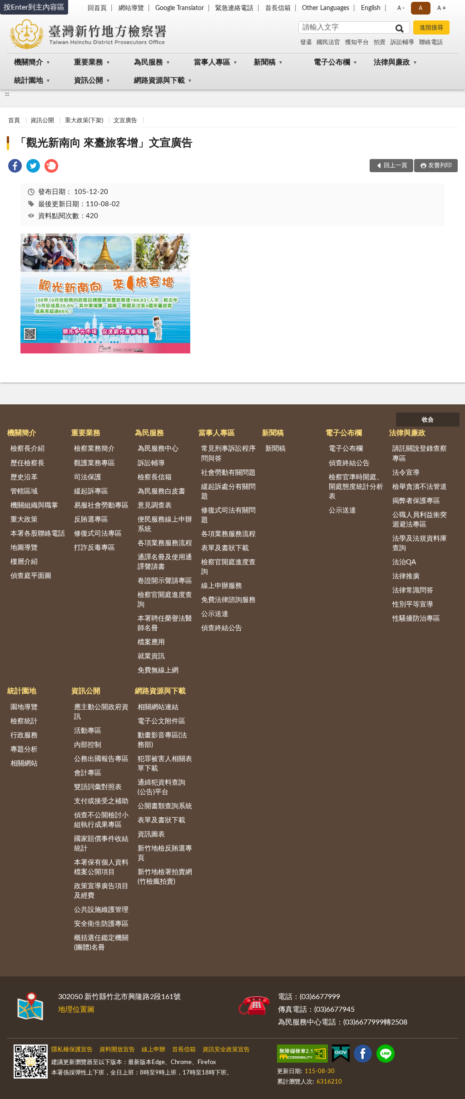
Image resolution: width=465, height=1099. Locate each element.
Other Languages (325, 8)
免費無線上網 (158, 670)
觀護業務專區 (94, 463)
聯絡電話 (431, 42)
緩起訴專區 (91, 491)
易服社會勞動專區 (101, 505)
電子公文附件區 (161, 721)
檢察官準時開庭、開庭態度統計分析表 (356, 487)
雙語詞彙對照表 (98, 787)
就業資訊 (151, 656)
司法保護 (87, 477)
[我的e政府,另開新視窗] (340, 1055)
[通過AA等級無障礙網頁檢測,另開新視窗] (302, 1055)
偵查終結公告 (221, 628)
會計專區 (87, 773)
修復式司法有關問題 (228, 515)
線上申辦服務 (221, 585)
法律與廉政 (392, 62)
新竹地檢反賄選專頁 (165, 853)
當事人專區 (212, 62)
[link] (15, 167)
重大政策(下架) (84, 121)
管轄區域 (24, 491)
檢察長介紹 (27, 448)
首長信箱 (278, 8)
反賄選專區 (91, 519)
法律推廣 (406, 576)
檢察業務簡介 (94, 448)
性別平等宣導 (412, 604)
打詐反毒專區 (94, 547)
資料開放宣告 (117, 1050)
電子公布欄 (332, 62)
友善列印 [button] (440, 166)
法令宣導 (406, 472)
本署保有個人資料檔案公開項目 (101, 867)
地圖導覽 (24, 547)
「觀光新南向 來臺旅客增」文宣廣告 (104, 143)
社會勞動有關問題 (228, 472)
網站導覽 (131, 8)
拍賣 (380, 42)
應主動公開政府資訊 (101, 712)
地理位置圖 (76, 1009)
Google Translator (179, 8)
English (371, 8)
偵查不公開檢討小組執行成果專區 (101, 820)
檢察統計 (24, 721)
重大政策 (24, 519)
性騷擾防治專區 (416, 618)
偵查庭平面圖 (30, 575)
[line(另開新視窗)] (385, 1055)
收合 (428, 420)
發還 (306, 42)
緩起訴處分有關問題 (228, 491)
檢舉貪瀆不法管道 (419, 486)
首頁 (14, 121)
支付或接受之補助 (101, 801)
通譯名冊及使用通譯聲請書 (165, 562)
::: (7, 94)
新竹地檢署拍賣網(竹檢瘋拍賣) (165, 877)
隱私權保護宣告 (72, 1050)
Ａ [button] (420, 8)
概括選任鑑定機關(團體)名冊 (101, 943)
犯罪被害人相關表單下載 (165, 764)
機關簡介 (28, 62)
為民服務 (148, 62)
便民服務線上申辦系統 (165, 524)
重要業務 (88, 62)
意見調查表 (155, 505)
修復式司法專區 (98, 533)
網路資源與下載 (159, 80)
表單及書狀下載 (225, 548)
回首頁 (97, 8)
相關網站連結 (158, 707)
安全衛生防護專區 (101, 923)
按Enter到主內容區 (34, 7)
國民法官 (328, 42)
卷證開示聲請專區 (165, 580)
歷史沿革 (24, 477)
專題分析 (24, 749)
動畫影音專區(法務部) (162, 740)
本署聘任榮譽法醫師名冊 (165, 623)
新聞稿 (265, 62)
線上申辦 (153, 1050)
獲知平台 (357, 42)
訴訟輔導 (402, 42)
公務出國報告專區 (101, 759)
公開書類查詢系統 (165, 806)
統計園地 (28, 80)
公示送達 (214, 614)
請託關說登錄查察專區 (419, 453)
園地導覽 (24, 707)
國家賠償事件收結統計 (101, 843)
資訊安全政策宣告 (226, 1050)
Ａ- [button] (400, 8)
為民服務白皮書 (161, 491)
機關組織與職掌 (34, 505)
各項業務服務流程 (165, 543)
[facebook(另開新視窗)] (363, 1055)
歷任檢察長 (27, 463)
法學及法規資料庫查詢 (419, 543)
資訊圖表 (151, 834)
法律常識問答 (412, 590)
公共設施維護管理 (101, 909)
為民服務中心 (158, 448)
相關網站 (24, 763)
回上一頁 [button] (395, 166)
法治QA (404, 562)
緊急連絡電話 (234, 8)
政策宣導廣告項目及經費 (101, 891)
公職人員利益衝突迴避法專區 (419, 520)
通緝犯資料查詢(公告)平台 (161, 787)
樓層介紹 (24, 561)
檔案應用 (151, 642)
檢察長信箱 (155, 477)
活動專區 (87, 730)
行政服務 (24, 735)
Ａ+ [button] (441, 8)
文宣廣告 (125, 121)
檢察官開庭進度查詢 (165, 600)
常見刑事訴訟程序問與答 (228, 453)
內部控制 (87, 744)
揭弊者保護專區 (416, 500)
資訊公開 (88, 80)
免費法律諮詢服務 (228, 600)
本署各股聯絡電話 (37, 533)
